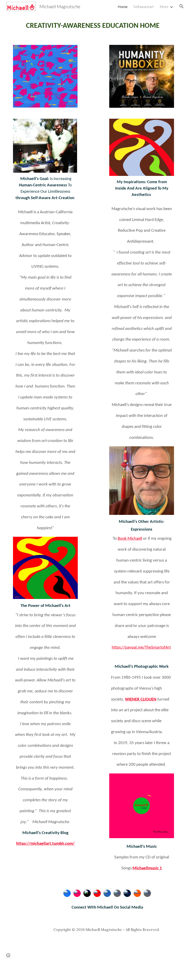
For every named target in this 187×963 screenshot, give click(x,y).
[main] (93, 26)
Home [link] (122, 6)
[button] (181, 6)
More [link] (164, 6)
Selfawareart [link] (143, 6)
